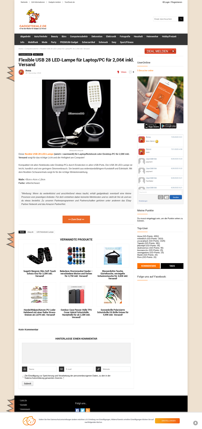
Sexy (114, 42)
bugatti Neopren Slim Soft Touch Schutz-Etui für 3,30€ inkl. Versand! (40, 273)
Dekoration (97, 36)
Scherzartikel (88, 42)
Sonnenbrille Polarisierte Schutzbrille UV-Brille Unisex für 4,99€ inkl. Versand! (112, 312)
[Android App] (168, 124)
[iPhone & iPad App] (152, 124)
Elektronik (111, 36)
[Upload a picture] (166, 197)
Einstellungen (143, 201)
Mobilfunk (33, 42)
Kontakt (23, 405)
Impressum (25, 409)
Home (21, 49)
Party (53, 42)
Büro (64, 36)
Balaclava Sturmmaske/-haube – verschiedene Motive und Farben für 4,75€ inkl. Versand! (76, 273)
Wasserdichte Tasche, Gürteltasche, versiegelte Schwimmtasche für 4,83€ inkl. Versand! (112, 275)
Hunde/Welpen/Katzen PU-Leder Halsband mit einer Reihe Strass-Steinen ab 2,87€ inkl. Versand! (39, 312)
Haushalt (138, 36)
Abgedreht (25, 36)
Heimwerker (152, 36)
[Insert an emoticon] (160, 197)
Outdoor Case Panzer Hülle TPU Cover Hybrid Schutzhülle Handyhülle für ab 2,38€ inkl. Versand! (76, 313)
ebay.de (30, 232)
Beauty (54, 36)
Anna (28, 70)
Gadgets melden (55, 2)
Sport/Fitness (126, 42)
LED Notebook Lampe (45, 232)
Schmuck (103, 42)
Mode (44, 42)
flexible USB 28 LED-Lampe (39, 154)
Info (22, 42)
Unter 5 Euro (38, 54)
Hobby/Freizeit (169, 36)
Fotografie (125, 36)
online (145, 70)
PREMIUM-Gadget (69, 42)
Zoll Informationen (38, 2)
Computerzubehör (79, 36)
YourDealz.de (70, 2)
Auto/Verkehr (40, 36)
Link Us (23, 400)
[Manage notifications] (195, 423)
